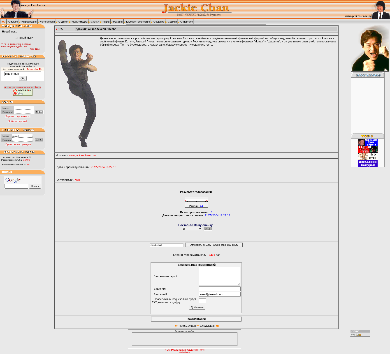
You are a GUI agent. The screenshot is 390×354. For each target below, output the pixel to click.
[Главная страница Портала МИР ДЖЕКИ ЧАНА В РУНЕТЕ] (3, 21)
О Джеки (63, 21)
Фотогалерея (47, 21)
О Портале (186, 21)
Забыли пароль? (17, 121)
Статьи (95, 21)
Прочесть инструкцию (18, 144)
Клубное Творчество (138, 21)
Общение (159, 21)
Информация (29, 21)
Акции (106, 21)
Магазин (117, 21)
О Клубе (13, 21)
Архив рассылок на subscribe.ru (22, 87)
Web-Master (184, 352)
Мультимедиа (79, 21)
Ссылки (172, 21)
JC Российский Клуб (180, 350)
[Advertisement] (364, 106)
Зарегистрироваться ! (17, 116)
